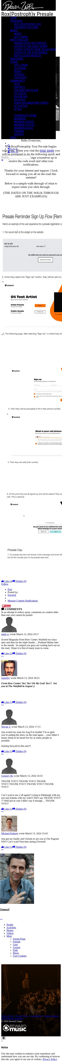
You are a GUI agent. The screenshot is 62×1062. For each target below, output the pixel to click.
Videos (10, 933)
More (9, 936)
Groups (16, 947)
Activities (11, 927)
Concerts (16, 21)
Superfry (5, 678)
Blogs (16, 953)
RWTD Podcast (19, 40)
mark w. (5, 634)
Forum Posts (19, 939)
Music (14, 30)
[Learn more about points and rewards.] (1, 913)
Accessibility (36, 1016)
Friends (16, 941)
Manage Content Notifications (23, 600)
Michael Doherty (9, 833)
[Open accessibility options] (3, 1038)
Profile (10, 924)
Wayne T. (6, 726)
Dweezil (12, 595)
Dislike (20, 581)
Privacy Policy (22, 1016)
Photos (10, 930)
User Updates (20, 956)
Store (14, 62)
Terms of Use (7, 1016)
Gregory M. (7, 776)
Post (10, 589)
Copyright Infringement (12, 1018)
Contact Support (51, 1016)
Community (17, 80)
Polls (15, 950)
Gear (15, 944)
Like (8, 581)
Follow (4, 584)
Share (7, 606)
